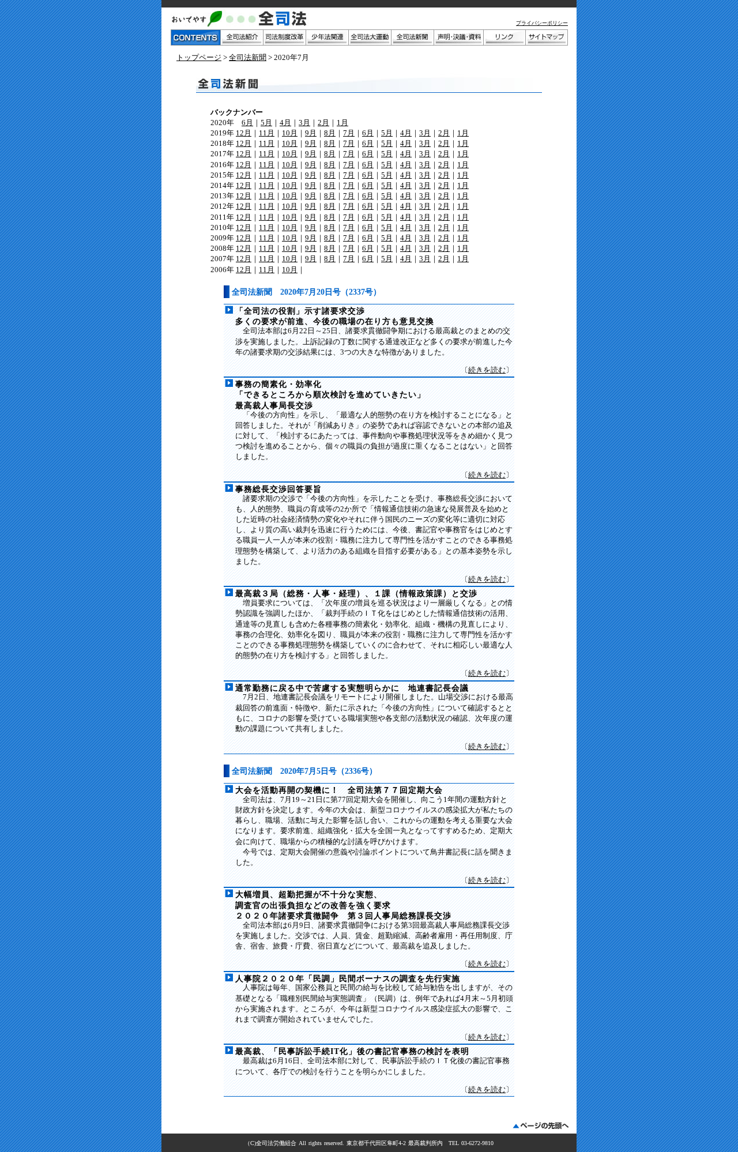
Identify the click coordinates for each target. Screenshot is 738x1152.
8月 (330, 133)
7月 (349, 133)
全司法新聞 (247, 57)
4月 (285, 122)
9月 (311, 133)
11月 (266, 133)
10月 (290, 133)
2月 (323, 122)
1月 (342, 122)
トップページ (198, 57)
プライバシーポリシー (542, 23)
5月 (266, 122)
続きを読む (487, 370)
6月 (247, 122)
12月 (243, 133)
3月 (304, 122)
